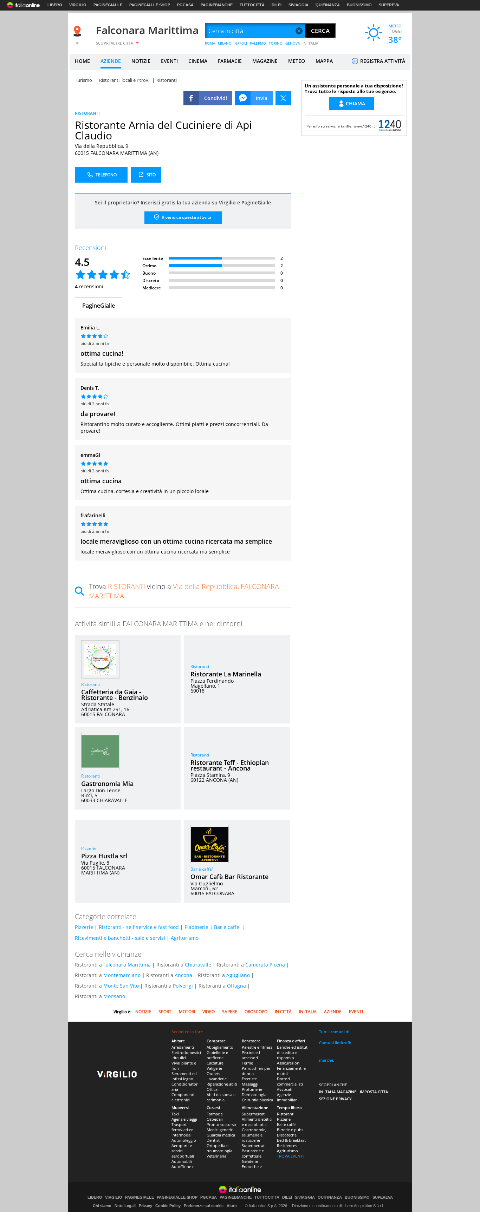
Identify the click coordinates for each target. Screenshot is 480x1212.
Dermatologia (254, 1094)
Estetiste (249, 1078)
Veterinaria (216, 1156)
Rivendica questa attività (186, 217)
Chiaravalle (198, 964)
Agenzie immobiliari (287, 1097)
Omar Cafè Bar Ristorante (229, 876)
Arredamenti (182, 1047)
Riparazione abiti (222, 1084)
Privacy (145, 1206)
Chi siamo (102, 1206)
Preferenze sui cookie (203, 1206)
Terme (247, 1063)
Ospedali (215, 1119)
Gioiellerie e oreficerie (217, 1055)
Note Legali (125, 1206)
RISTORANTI (87, 113)
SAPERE (229, 1012)
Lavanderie (217, 1078)
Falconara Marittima (147, 30)
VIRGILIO (77, 5)
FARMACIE (230, 61)
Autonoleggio (183, 1140)
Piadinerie (196, 927)
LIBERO (54, 5)
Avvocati (284, 1089)
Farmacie (215, 1113)
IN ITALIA (310, 43)
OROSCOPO (256, 1012)
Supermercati (254, 1113)
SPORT (164, 1012)
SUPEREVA (389, 5)
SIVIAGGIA (298, 5)
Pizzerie (89, 848)
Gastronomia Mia (107, 783)
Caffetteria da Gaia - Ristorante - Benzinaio (114, 695)
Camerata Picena (265, 964)
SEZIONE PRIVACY (335, 1098)
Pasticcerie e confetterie (253, 1153)
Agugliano (238, 975)
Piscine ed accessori (251, 1055)
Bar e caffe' (201, 869)
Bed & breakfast (291, 1140)
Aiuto (232, 1206)
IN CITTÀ (283, 1012)
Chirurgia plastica (257, 1099)
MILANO (225, 43)
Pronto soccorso (221, 1124)
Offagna (236, 985)
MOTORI (187, 1012)
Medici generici (220, 1129)
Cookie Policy (168, 1206)
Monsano (114, 996)
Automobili (181, 1161)
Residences (287, 1145)
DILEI (276, 5)
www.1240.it (364, 126)
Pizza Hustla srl (104, 856)
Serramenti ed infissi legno (184, 1076)
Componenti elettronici (182, 1097)
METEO (296, 61)
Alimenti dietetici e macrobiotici (257, 1121)
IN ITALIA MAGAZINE (337, 1091)
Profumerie (252, 1089)
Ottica (212, 1089)
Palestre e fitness (257, 1047)
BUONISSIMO (359, 5)
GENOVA (292, 43)
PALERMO (258, 43)
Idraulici (178, 1057)
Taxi (175, 1113)
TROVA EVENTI (290, 1156)
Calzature (215, 1063)
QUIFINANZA (328, 5)
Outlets (213, 1073)
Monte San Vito (121, 985)
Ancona (183, 975)
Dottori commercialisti (290, 1081)
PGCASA (185, 5)
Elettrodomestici (186, 1052)
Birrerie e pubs (290, 1129)
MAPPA (324, 61)
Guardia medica (221, 1135)
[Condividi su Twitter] (283, 98)
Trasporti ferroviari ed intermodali (182, 1130)
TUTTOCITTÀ (252, 5)
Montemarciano (122, 975)
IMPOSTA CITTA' (374, 1091)
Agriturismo (185, 938)
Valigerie (214, 1068)
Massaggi (250, 1084)
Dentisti (214, 1140)
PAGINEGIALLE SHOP (149, 5)
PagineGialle (98, 305)
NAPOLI (240, 43)
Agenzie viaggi (184, 1119)
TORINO (276, 43)
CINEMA (197, 61)
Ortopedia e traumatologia (219, 1148)
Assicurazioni (288, 1063)
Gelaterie (250, 1161)
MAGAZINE (265, 61)
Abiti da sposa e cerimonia (221, 1097)
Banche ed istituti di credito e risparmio (293, 1052)
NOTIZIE (140, 61)
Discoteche (287, 1135)
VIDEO (208, 1012)
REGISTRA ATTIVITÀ (382, 61)
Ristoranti (90, 684)
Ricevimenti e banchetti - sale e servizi (120, 938)
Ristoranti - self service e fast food (139, 927)
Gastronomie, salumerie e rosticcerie (254, 1135)
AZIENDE (110, 61)
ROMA (210, 43)
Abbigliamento (220, 1047)
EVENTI (169, 61)
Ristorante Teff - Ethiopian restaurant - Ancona (229, 765)
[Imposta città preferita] (78, 31)
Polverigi (183, 985)
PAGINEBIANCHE (217, 5)
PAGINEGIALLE (107, 5)
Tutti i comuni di (334, 1031)
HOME (82, 61)
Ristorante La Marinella (225, 674)
